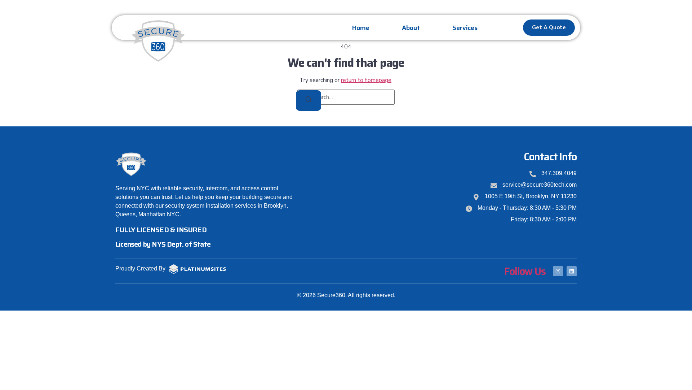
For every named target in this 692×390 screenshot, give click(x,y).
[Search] (308, 100)
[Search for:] (346, 97)
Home (360, 28)
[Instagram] (558, 271)
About (411, 28)
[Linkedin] (572, 271)
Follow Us (525, 271)
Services (465, 28)
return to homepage (366, 80)
